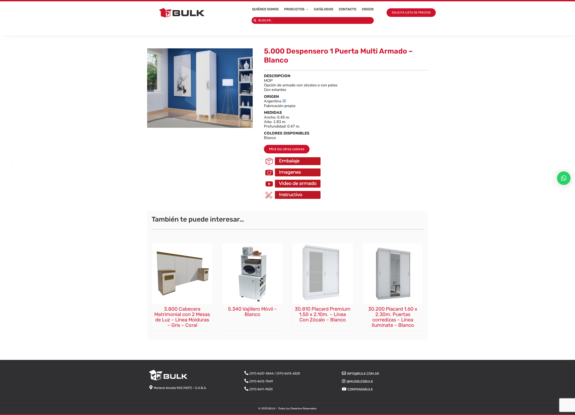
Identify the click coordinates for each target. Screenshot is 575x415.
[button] (150, 88)
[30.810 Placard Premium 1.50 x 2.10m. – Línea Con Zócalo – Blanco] (322, 245)
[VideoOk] (293, 179)
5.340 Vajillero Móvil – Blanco (252, 311)
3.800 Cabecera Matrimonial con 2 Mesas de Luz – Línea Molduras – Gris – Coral (182, 317)
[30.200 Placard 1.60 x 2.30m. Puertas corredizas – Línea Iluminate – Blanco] (393, 245)
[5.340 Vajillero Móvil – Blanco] (252, 245)
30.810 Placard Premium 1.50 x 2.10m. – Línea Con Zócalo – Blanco (322, 314)
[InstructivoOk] (293, 191)
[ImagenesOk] (293, 168)
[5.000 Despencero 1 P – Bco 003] (200, 88)
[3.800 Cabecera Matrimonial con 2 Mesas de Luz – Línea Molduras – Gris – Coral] (182, 245)
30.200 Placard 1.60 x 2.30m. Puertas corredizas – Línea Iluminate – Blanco (392, 317)
